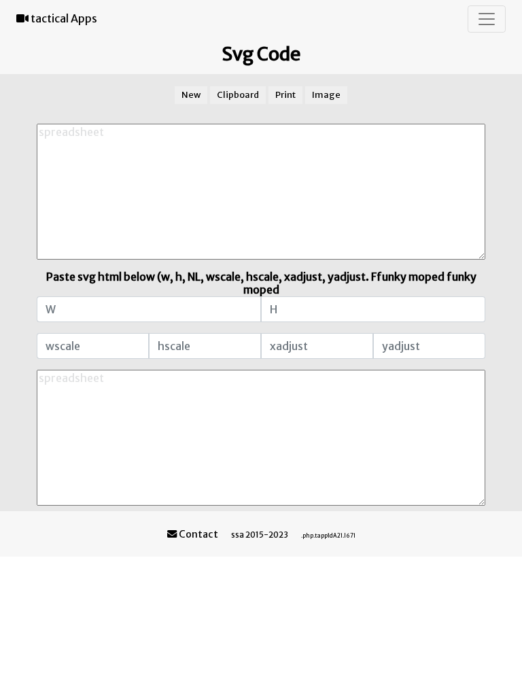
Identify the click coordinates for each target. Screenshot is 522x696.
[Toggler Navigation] (487, 19)
